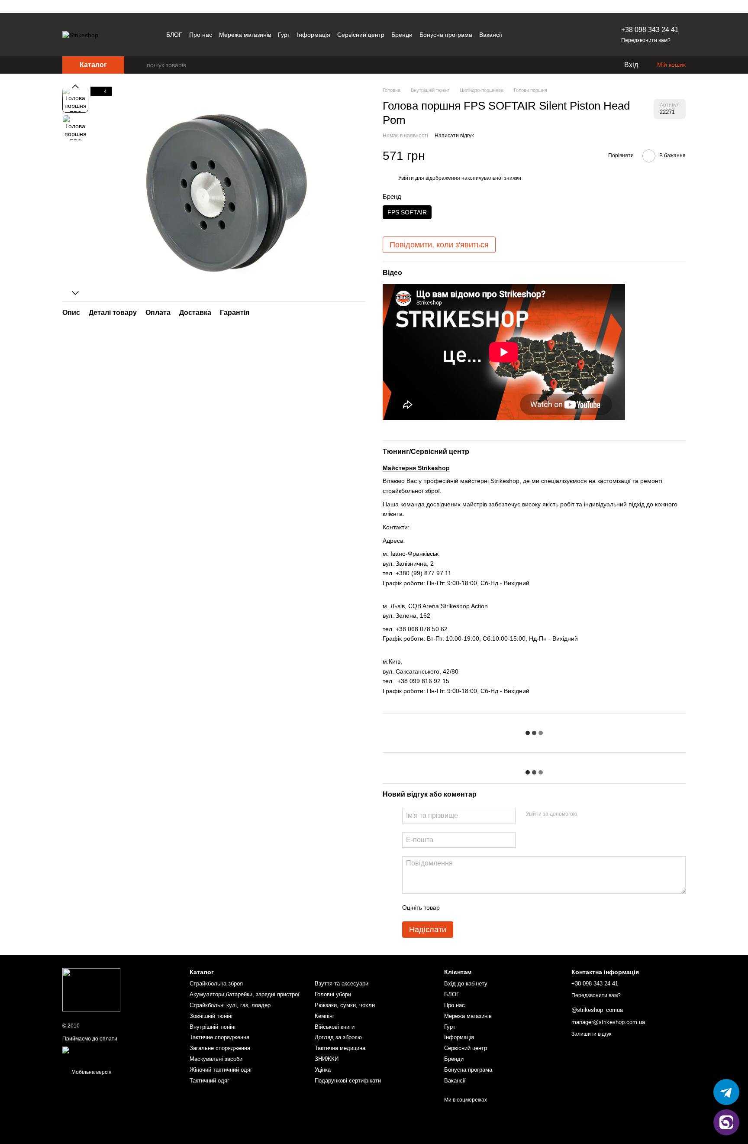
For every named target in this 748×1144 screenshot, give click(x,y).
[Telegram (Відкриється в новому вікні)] (524, 34)
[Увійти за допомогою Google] (600, 814)
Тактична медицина (340, 1048)
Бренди (402, 34)
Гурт (284, 34)
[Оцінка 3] (482, 907)
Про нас (200, 34)
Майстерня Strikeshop (416, 467)
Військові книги (335, 1027)
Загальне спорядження (220, 1048)
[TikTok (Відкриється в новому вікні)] (535, 34)
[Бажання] (599, 65)
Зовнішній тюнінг (211, 1016)
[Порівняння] (581, 65)
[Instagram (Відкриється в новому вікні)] (514, 34)
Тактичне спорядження (219, 1037)
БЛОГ (174, 34)
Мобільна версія (91, 1072)
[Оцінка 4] (496, 907)
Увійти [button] (406, 178)
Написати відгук (454, 136)
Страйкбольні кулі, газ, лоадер (230, 1005)
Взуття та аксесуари (341, 983)
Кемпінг (325, 1016)
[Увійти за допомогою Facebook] (586, 814)
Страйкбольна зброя (216, 983)
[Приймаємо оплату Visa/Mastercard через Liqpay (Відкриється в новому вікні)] (119, 1053)
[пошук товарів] (140, 65)
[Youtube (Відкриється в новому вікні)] (545, 34)
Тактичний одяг (209, 1080)
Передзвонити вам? (646, 40)
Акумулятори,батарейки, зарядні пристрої (245, 994)
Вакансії (490, 34)
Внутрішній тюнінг (213, 1027)
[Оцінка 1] (454, 907)
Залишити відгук (591, 1034)
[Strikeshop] (91, 989)
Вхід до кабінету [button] (465, 983)
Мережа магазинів (245, 34)
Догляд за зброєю (338, 1037)
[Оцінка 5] (509, 907)
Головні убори (333, 994)
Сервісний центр (360, 34)
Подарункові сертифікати (348, 1080)
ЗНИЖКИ (327, 1059)
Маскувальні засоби (216, 1059)
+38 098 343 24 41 (650, 29)
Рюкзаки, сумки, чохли (345, 1005)
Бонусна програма (445, 34)
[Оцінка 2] (468, 907)
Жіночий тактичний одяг (221, 1069)
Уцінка (323, 1069)
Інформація (313, 34)
